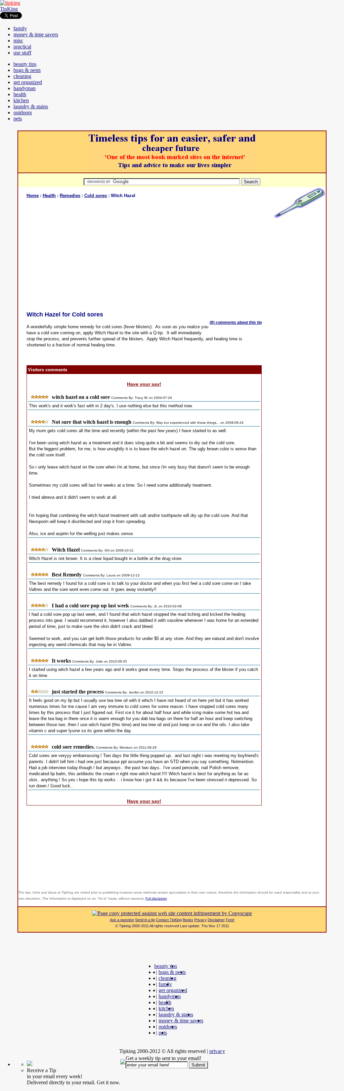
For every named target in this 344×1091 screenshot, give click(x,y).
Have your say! (144, 384)
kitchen (21, 100)
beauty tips (24, 64)
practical (22, 46)
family (20, 28)
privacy (217, 1051)
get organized (27, 82)
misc (18, 40)
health (19, 94)
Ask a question (122, 920)
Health (49, 195)
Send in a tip (145, 920)
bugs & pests (27, 70)
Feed (230, 920)
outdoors (22, 112)
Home (33, 195)
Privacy (200, 920)
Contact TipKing (169, 920)
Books (188, 920)
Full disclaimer (156, 898)
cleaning (22, 76)
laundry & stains (30, 106)
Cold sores (95, 195)
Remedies (70, 195)
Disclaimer (216, 920)
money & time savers (35, 34)
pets (17, 118)
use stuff (22, 52)
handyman (24, 88)
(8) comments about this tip (236, 322)
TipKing (9, 9)
